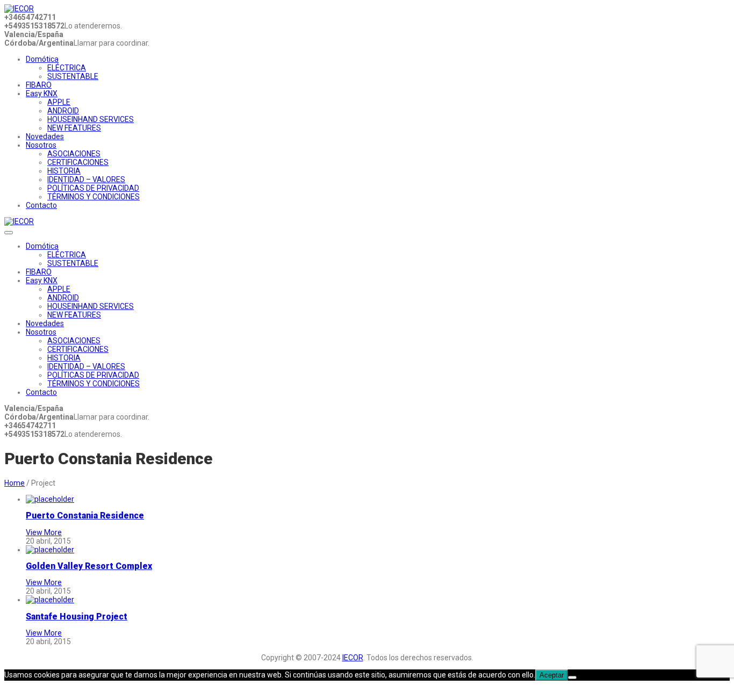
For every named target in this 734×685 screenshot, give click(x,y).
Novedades (45, 136)
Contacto (41, 205)
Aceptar (551, 675)
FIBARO (39, 85)
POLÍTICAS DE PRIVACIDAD (93, 188)
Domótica (42, 59)
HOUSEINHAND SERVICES (90, 119)
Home (14, 483)
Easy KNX (41, 93)
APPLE (58, 102)
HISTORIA (64, 171)
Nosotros (41, 145)
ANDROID (63, 110)
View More (44, 532)
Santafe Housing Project (76, 616)
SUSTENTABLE (72, 76)
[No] (572, 677)
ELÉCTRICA (66, 67)
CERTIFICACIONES (78, 162)
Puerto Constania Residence (85, 515)
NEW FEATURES (74, 128)
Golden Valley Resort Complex (89, 566)
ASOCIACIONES (73, 153)
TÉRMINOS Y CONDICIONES (93, 196)
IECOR (352, 657)
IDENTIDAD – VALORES (86, 179)
